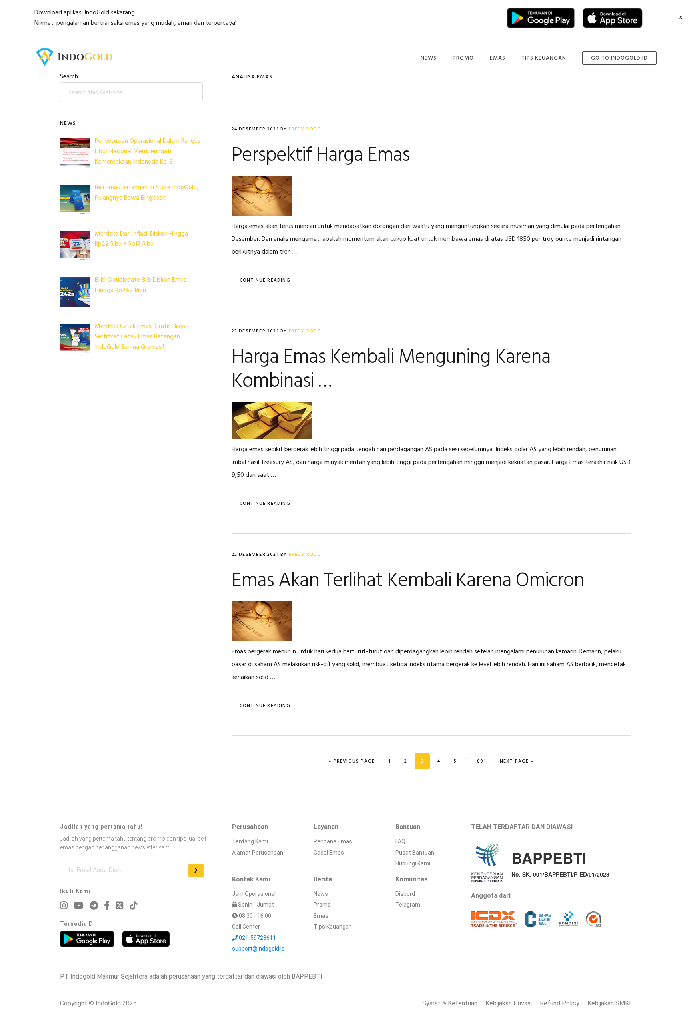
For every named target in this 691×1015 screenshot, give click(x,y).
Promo (322, 904)
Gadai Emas (329, 852)
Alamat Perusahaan (257, 852)
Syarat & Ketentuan (449, 1003)
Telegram (407, 904)
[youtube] (79, 906)
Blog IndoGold (74, 57)
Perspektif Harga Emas (321, 156)
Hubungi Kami (412, 863)
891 (484, 761)
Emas (321, 916)
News (321, 894)
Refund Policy (559, 1003)
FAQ (400, 841)
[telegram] (94, 906)
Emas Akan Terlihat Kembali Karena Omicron (408, 581)
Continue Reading (265, 280)
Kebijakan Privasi (508, 1003)
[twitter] (119, 905)
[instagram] (64, 906)
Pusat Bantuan (414, 852)
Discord (405, 894)
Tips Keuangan (333, 926)
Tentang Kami (250, 841)
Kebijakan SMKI (609, 1003)
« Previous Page (352, 761)
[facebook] (107, 906)
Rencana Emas (333, 841)
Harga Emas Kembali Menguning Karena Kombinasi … (391, 370)
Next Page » (516, 761)
